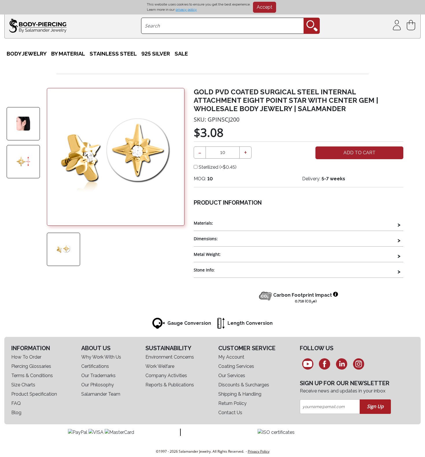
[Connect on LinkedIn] (342, 364)
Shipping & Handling (239, 394)
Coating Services (236, 366)
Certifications (95, 366)
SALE (181, 54)
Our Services (231, 375)
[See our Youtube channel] (308, 364)
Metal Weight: (207, 254)
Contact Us (230, 412)
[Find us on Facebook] (325, 364)
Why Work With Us (101, 357)
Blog (16, 412)
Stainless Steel (113, 54)
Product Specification (34, 394)
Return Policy (232, 403)
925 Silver (155, 54)
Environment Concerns (169, 357)
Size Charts (23, 385)
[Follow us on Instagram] (359, 364)
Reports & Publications (169, 385)
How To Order (26, 357)
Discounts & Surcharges (243, 385)
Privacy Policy (258, 451)
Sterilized (216, 167)
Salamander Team (100, 394)
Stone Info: (204, 270)
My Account (231, 357)
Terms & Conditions (32, 375)
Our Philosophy (97, 385)
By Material (68, 54)
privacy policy (186, 10)
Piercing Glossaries (31, 366)
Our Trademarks (98, 375)
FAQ (16, 403)
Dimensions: (206, 238)
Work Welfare (159, 366)
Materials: (203, 223)
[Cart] (412, 25)
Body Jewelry (27, 54)
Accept (264, 7)
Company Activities (166, 375)
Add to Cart (359, 152)
